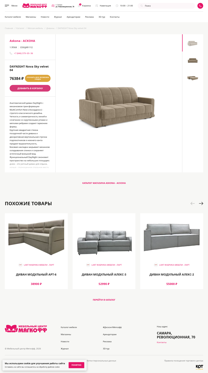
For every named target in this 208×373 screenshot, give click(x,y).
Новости (45, 16)
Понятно (76, 365)
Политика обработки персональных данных (94, 360)
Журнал (58, 16)
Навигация (105, 5)
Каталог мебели (13, 16)
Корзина (85, 5)
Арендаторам (73, 16)
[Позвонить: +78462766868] (200, 6)
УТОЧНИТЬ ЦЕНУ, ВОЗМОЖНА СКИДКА (38, 78)
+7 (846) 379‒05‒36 (23, 53)
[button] (193, 203)
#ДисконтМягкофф (112, 327)
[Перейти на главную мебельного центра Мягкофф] (34, 5)
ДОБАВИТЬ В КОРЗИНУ (30, 88)
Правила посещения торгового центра (183, 360)
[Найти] (141, 6)
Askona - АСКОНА (22, 41)
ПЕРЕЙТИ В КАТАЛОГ (104, 299)
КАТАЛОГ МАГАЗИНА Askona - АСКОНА (104, 183)
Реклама (89, 16)
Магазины (31, 16)
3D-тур (102, 16)
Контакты (115, 16)
